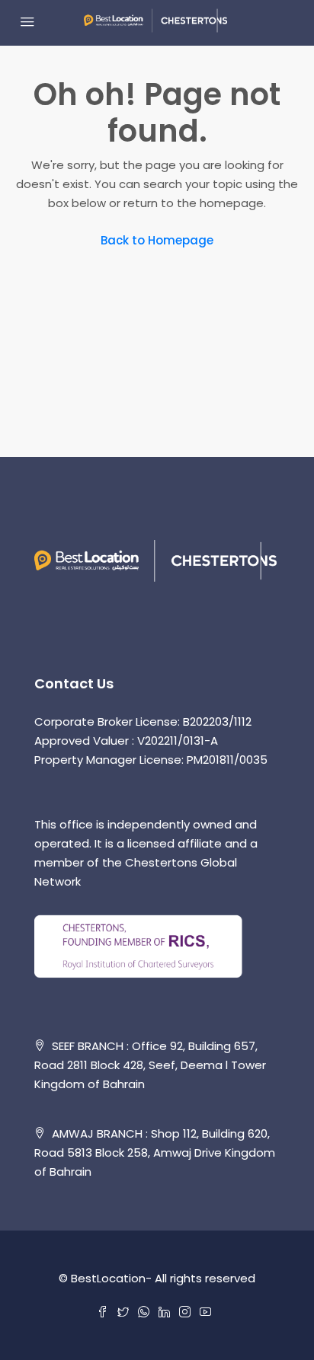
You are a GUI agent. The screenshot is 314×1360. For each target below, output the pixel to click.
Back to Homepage (157, 240)
